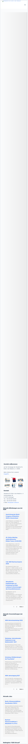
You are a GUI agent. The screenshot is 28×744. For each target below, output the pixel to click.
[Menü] (25, 4)
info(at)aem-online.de (13, 502)
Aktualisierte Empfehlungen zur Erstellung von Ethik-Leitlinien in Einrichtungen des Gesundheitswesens (13, 585)
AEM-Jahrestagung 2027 (12, 675)
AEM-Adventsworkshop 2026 (14, 620)
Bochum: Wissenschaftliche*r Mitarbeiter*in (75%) (11, 721)
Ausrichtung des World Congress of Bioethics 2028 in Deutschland (12, 516)
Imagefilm (6, 474)
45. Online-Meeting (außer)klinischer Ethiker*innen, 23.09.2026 (13, 539)
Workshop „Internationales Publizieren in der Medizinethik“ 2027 (13, 640)
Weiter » (22, 606)
